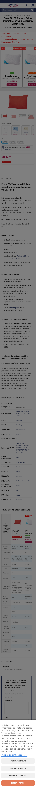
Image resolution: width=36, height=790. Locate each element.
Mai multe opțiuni (18, 761)
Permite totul (17, 783)
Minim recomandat (17, 776)
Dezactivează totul (18, 768)
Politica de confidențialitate (14, 755)
